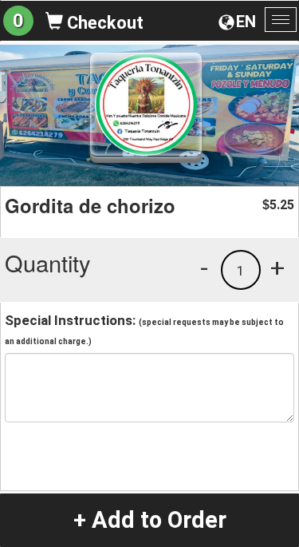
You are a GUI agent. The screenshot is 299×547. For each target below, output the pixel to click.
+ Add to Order (149, 519)
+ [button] (277, 267)
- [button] (204, 267)
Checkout (103, 23)
